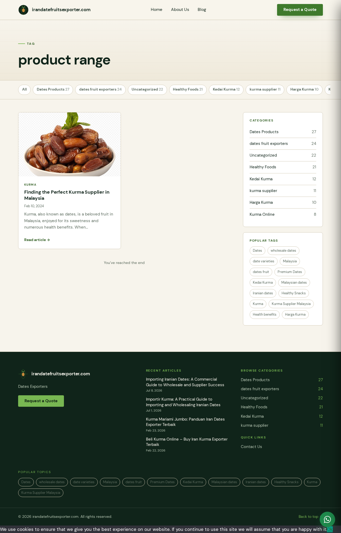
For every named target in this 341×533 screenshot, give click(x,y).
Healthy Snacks (294, 293)
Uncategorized (147, 89)
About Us (180, 9)
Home (156, 9)
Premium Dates (290, 272)
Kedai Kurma (226, 89)
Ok (330, 529)
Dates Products (53, 89)
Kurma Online (283, 214)
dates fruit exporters (100, 89)
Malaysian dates (294, 282)
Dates (257, 250)
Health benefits (265, 314)
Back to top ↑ (311, 516)
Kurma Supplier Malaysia (291, 304)
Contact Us (251, 446)
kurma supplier (265, 89)
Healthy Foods (188, 89)
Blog (202, 9)
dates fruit (261, 272)
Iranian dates (263, 293)
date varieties (263, 261)
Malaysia (290, 261)
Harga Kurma (304, 89)
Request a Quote (299, 9)
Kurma (258, 304)
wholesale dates (283, 250)
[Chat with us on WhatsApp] (327, 519)
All (24, 89)
